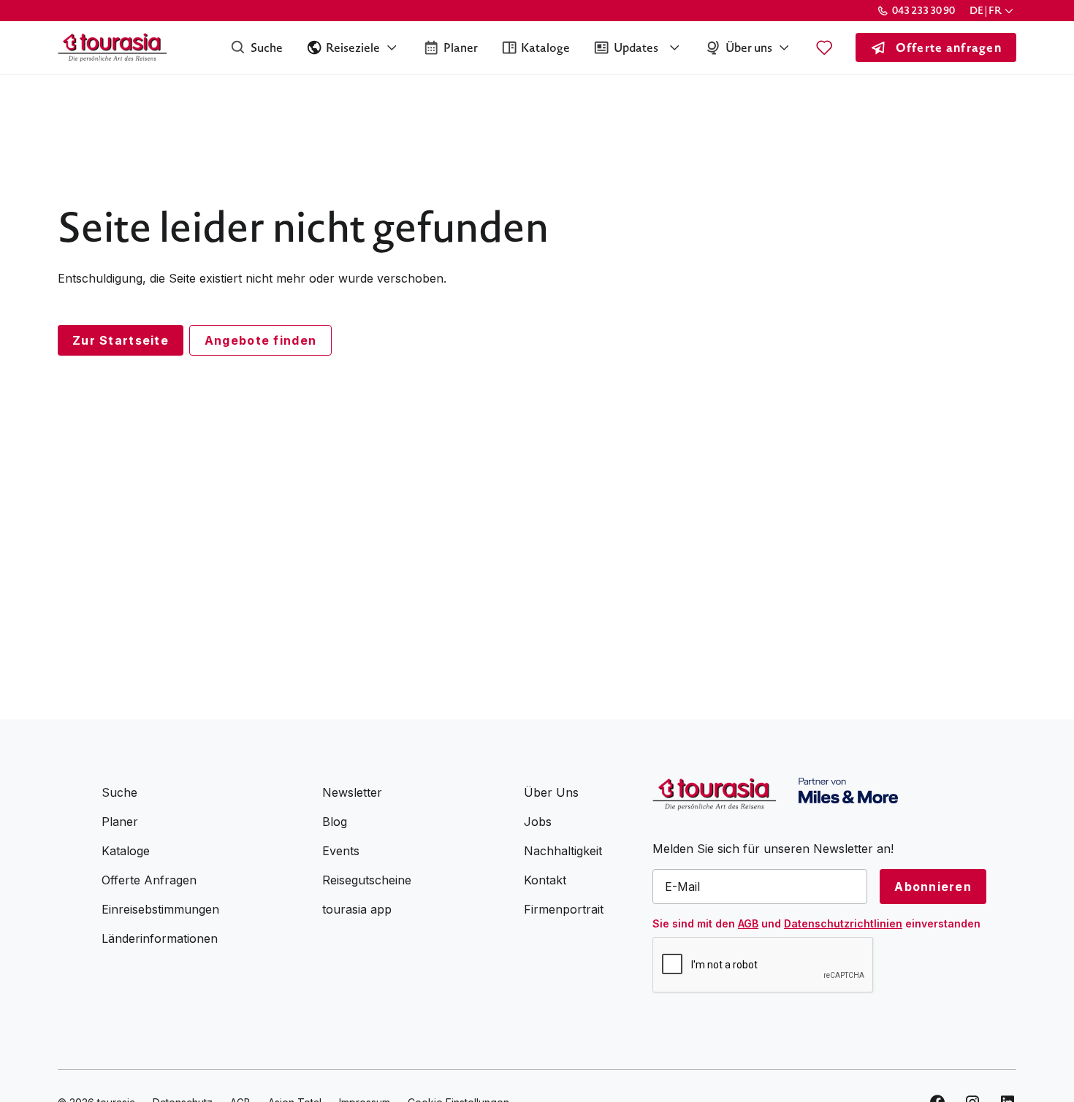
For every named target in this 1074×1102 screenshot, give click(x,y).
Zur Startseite (120, 340)
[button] (993, 10)
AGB (748, 923)
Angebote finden (260, 340)
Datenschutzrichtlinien (843, 923)
